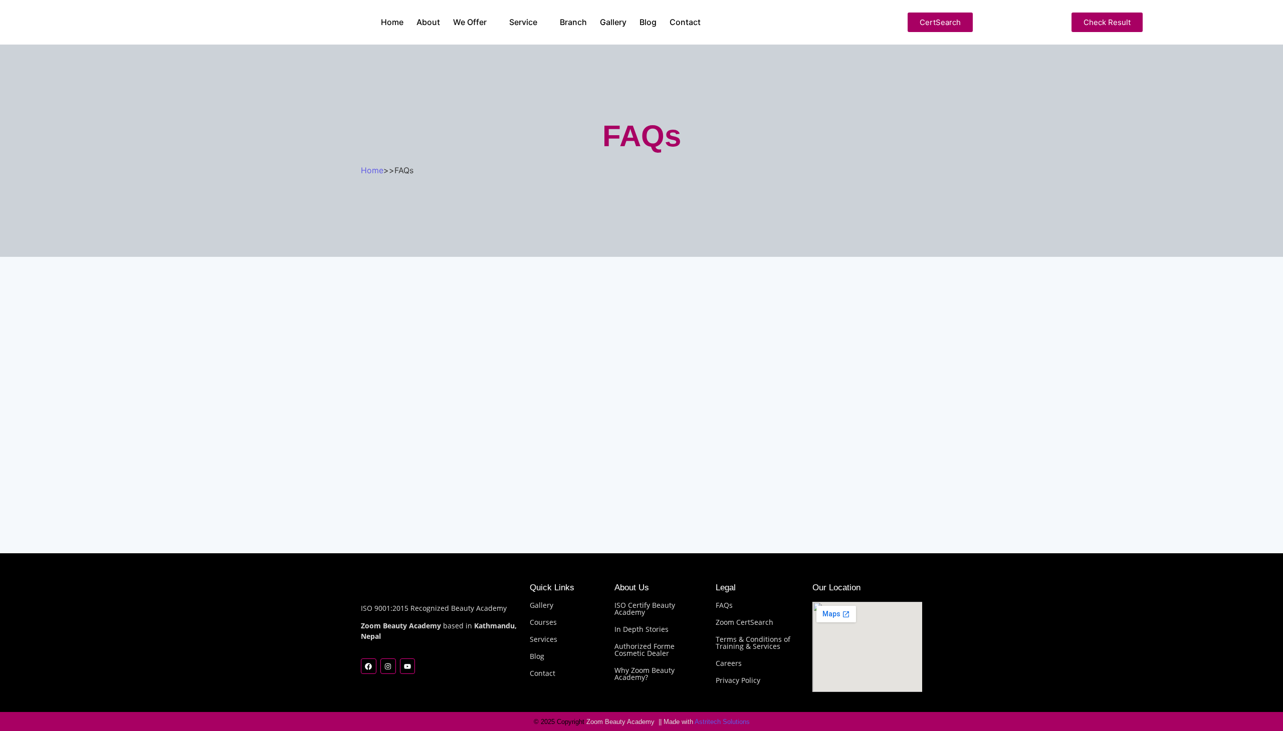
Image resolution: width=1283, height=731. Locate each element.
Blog (537, 656)
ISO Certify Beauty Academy (644, 608)
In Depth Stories (641, 629)
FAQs (724, 605)
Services (543, 639)
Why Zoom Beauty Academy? (644, 673)
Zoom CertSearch (744, 622)
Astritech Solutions (721, 721)
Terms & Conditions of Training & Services (753, 642)
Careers (729, 663)
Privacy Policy (738, 680)
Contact (542, 673)
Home (372, 170)
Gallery (541, 605)
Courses (543, 622)
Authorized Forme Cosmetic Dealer (644, 649)
